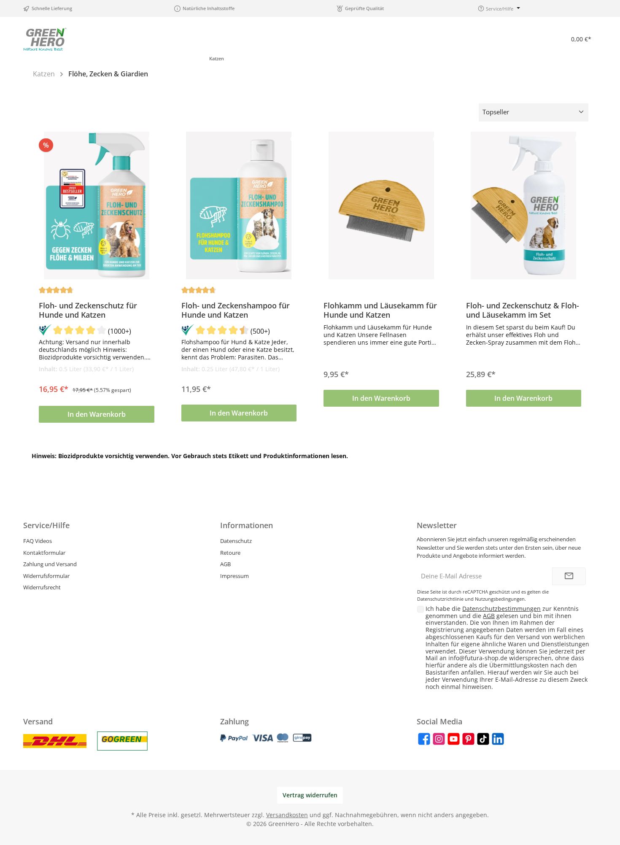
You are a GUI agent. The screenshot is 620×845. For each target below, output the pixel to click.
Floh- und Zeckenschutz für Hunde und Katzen (88, 310)
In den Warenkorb (96, 414)
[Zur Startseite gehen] (45, 39)
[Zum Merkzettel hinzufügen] (152, 140)
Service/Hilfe (46, 525)
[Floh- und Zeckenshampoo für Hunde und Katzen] (239, 205)
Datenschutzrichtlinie (440, 599)
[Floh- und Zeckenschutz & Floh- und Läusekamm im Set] (523, 205)
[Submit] (569, 576)
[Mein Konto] (541, 39)
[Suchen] (497, 39)
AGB (225, 564)
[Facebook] (424, 739)
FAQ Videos (37, 541)
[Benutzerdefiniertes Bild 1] (54, 741)
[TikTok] (483, 739)
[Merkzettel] (519, 39)
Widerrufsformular (46, 576)
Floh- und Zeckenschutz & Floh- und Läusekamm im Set (522, 310)
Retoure (230, 552)
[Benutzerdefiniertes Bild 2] (122, 741)
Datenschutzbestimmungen (501, 609)
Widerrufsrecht (42, 587)
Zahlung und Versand (50, 564)
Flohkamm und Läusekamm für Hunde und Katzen (380, 310)
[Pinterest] (468, 739)
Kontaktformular (44, 552)
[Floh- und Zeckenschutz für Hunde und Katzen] (96, 205)
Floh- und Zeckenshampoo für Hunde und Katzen (235, 310)
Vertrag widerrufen (310, 795)
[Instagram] (438, 739)
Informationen (246, 525)
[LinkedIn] (498, 739)
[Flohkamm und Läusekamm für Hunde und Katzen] (381, 205)
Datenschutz (236, 541)
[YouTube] (453, 739)
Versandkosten (287, 815)
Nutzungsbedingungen (500, 599)
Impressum (234, 576)
